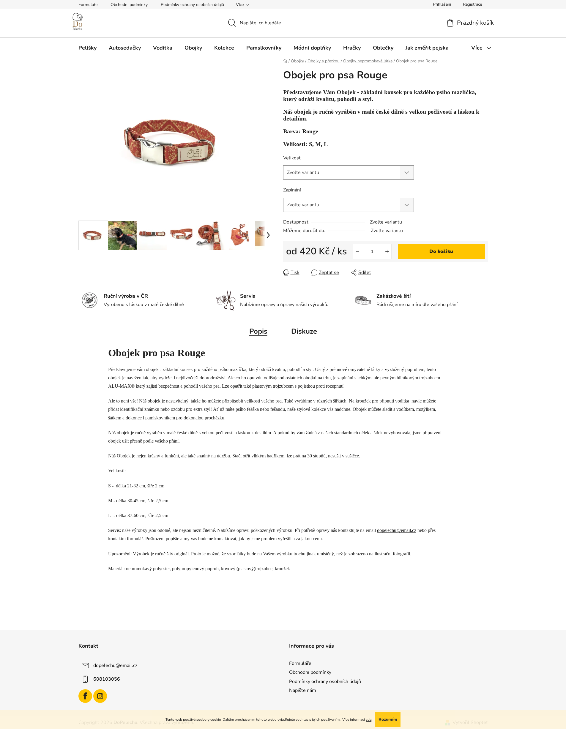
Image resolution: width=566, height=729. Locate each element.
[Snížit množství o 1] (357, 251)
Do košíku (441, 251)
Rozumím (388, 719)
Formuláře (87, 4)
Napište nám (302, 690)
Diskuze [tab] (304, 331)
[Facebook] (85, 696)
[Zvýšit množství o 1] (387, 251)
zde (368, 719)
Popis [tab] (258, 331)
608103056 (106, 679)
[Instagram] (100, 696)
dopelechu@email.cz (396, 530)
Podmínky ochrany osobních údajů (192, 4)
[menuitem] (87, 48)
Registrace (472, 4)
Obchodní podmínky (129, 4)
